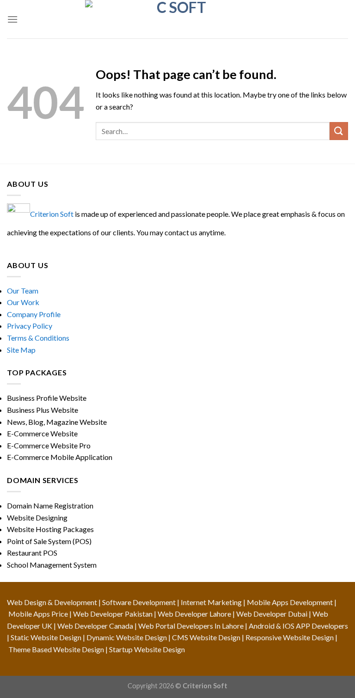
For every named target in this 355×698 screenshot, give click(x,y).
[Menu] (12, 19)
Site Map (21, 349)
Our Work (23, 302)
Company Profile (34, 314)
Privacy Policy (29, 325)
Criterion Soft (51, 213)
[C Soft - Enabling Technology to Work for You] (177, 19)
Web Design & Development (52, 602)
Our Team (22, 290)
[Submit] (339, 131)
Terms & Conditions (38, 337)
